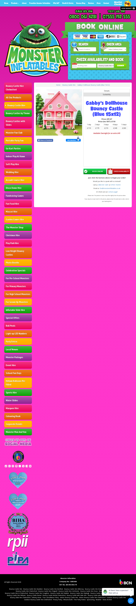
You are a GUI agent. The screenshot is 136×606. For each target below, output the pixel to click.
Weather (98, 600)
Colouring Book (13, 416)
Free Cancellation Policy (50, 597)
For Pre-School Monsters (17, 278)
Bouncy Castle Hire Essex (89, 591)
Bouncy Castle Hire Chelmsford (15, 87)
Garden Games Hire (15, 219)
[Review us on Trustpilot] (20, 466)
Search (120, 65)
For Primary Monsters (16, 286)
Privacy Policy (57, 600)
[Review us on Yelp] (27, 466)
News (99, 3)
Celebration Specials (15, 270)
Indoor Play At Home (15, 156)
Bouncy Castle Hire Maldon (59, 593)
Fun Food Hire (12, 203)
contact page (112, 192)
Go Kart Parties (13, 148)
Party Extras (11, 341)
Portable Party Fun (14, 140)
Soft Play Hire (12, 164)
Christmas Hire (13, 235)
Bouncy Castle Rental (34, 595)
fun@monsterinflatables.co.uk (110, 188)
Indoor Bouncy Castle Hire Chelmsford (92, 597)
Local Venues (12, 349)
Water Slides (12, 400)
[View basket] (128, 8)
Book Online (97, 171)
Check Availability (121, 171)
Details (107, 91)
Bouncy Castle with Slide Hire (77, 595)
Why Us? (56, 3)
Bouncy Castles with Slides (15, 123)
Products (14, 3)
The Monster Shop (14, 227)
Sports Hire (11, 392)
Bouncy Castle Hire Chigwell (47, 591)
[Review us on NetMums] (16, 466)
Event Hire (11, 365)
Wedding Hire (12, 172)
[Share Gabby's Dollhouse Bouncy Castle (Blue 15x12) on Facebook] (47, 140)
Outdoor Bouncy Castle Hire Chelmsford (38, 600)
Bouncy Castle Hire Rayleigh (79, 593)
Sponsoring (91, 600)
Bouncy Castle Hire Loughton (39, 593)
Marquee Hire (12, 408)
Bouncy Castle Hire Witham (16, 595)
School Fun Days (13, 373)
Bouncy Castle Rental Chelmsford (54, 595)
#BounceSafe (68, 600)
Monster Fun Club (14, 132)
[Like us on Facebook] (6, 466)
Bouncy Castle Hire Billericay (74, 589)
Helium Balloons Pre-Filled (16, 382)
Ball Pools (10, 325)
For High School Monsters (18, 294)
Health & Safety (67, 3)
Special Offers (12, 317)
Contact (106, 3)
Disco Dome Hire (13, 188)
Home (6, 3)
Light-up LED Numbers (16, 333)
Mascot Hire (11, 211)
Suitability (107, 94)
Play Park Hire (12, 243)
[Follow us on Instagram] (13, 466)
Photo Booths (12, 262)
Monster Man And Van (16, 432)
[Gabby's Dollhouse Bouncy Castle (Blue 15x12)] (59, 112)
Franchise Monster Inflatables (39, 3)
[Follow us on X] (23, 466)
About (24, 3)
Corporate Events (14, 424)
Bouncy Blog (80, 3)
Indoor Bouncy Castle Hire (69, 597)
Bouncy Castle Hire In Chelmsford (16, 593)
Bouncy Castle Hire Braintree (95, 589)
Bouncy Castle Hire (16, 105)
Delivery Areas (36, 597)
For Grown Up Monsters (17, 302)
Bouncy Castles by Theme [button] (18, 113)
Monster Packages (14, 357)
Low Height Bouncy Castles (15, 252)
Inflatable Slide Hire (15, 310)
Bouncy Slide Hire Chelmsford (20, 597)
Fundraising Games (15, 195)
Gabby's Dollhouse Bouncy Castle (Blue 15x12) (93, 85)
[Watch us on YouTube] (30, 466)
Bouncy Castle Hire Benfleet (53, 589)
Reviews (91, 3)
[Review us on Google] (9, 466)
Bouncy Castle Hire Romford (100, 593)
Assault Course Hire (15, 180)
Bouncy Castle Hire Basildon (33, 589)
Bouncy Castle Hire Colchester (68, 591)
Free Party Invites (80, 600)
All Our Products (13, 97)
